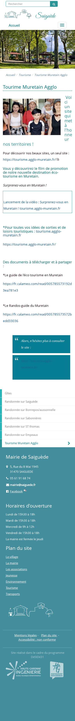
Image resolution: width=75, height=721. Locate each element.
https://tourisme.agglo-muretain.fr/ (29, 159)
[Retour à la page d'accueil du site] (17, 13)
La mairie (12, 563)
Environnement (16, 582)
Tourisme (25, 75)
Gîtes (8, 393)
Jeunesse (11, 575)
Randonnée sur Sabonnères (23, 418)
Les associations (16, 569)
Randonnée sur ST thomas (22, 426)
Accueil (14, 25)
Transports (13, 594)
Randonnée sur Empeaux (21, 435)
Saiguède (45, 16)
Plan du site (49, 635)
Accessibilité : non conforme (37, 640)
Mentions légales (25, 635)
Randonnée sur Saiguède (21, 402)
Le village (12, 557)
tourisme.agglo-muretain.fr (40, 208)
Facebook (16, 491)
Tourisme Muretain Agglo (21, 443)
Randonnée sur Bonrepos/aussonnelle (30, 410)
